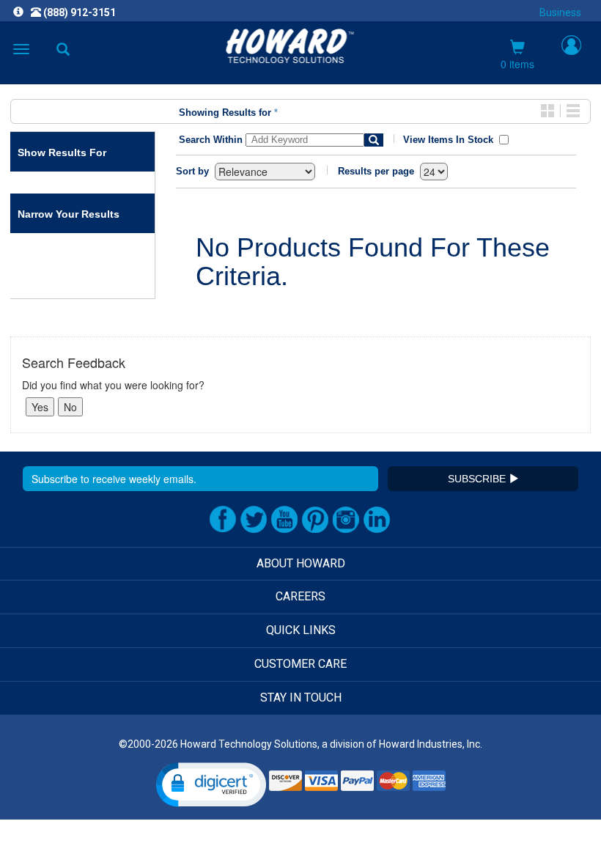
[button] (211, 785)
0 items (517, 63)
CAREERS (300, 596)
